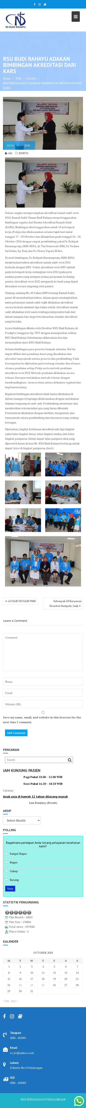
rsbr (10, 153)
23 (20, 985)
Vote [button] (10, 889)
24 (31, 985)
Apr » (14, 1001)
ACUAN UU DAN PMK (22, 601)
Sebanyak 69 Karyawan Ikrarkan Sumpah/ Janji (65, 603)
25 (43, 985)
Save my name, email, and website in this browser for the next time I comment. (42, 719)
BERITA (23, 153)
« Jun (6, 1001)
